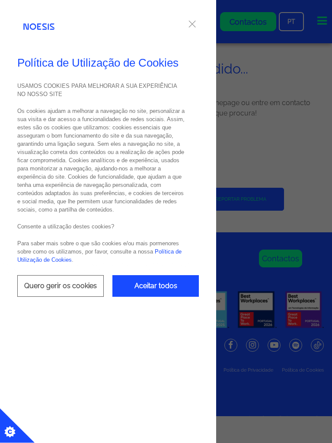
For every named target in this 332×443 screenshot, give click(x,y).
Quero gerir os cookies (60, 286)
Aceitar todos (155, 286)
